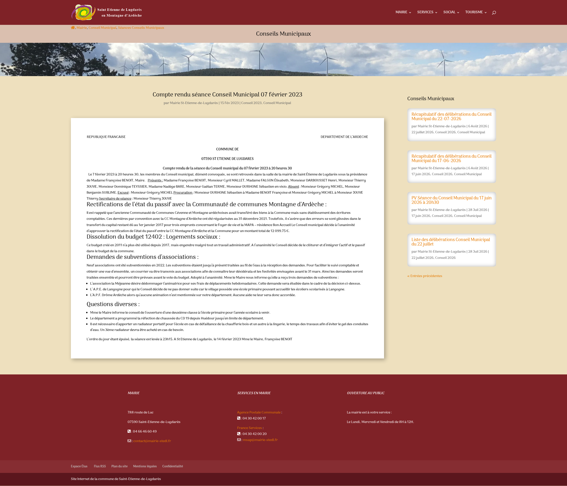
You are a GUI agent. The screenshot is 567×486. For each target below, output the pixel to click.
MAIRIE (401, 13)
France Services (249, 428)
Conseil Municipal (102, 28)
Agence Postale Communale (259, 412)
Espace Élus (79, 466)
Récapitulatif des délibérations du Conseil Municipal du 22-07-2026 (451, 117)
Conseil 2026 (445, 132)
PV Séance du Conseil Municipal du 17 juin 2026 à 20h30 (452, 200)
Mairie (82, 28)
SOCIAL (449, 13)
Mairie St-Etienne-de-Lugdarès (194, 103)
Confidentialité (172, 466)
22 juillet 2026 (422, 132)
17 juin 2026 (421, 174)
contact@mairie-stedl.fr (152, 441)
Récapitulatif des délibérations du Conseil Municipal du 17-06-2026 (451, 159)
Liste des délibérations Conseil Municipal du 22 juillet (451, 242)
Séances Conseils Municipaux (141, 28)
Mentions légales (145, 466)
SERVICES (425, 13)
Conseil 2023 (251, 103)
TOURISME (474, 13)
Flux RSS (100, 466)
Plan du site (119, 466)
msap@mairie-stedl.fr (260, 440)
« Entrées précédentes (424, 276)
